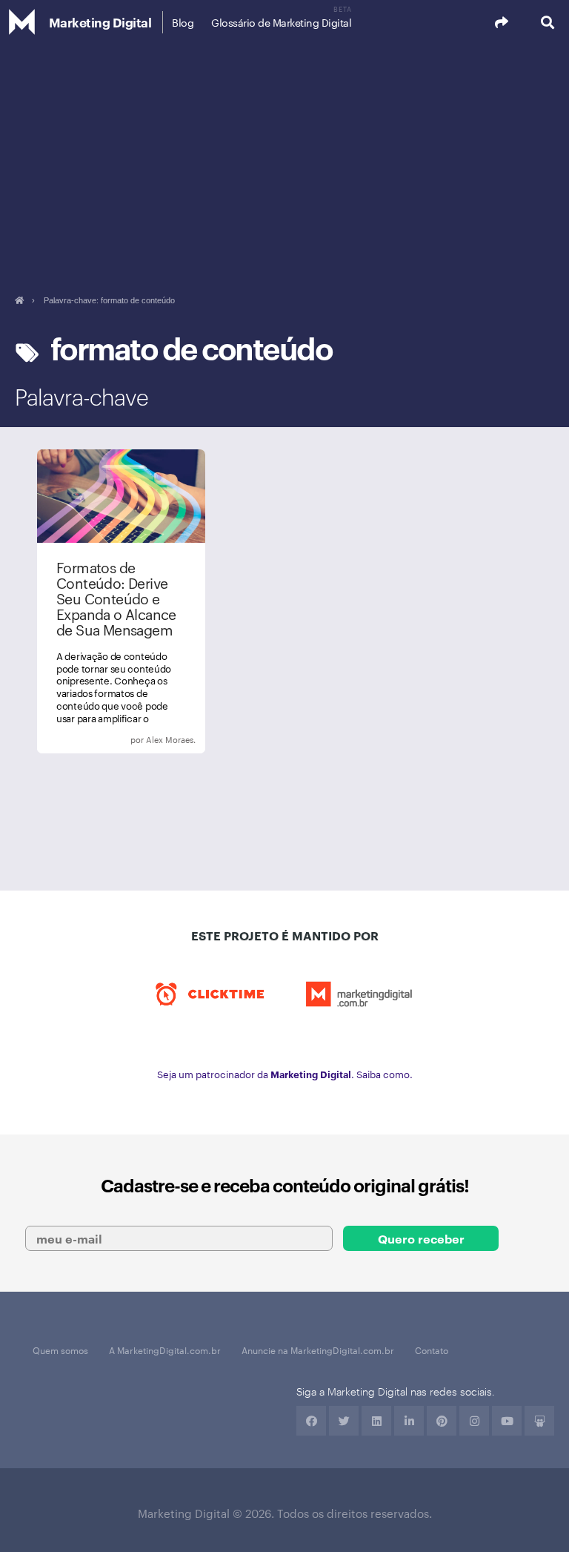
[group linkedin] (409, 1421)
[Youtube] (507, 1421)
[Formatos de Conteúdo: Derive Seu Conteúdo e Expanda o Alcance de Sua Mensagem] (121, 601)
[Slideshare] (539, 1421)
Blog (182, 22)
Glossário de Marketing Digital (281, 22)
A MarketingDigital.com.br (165, 1349)
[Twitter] (344, 1421)
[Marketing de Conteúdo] (121, 740)
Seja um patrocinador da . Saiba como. (285, 1073)
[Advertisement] (284, 156)
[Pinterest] (441, 1421)
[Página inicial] (19, 300)
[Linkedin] (376, 1421)
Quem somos (60, 1349)
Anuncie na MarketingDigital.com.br (318, 1349)
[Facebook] (311, 1421)
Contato (431, 1349)
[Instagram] (474, 1421)
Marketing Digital (100, 21)
